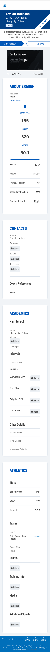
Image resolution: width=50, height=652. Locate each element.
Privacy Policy (13, 648)
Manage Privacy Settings (24, 648)
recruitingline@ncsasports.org (13, 639)
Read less (16, 100)
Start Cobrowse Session (20, 649)
